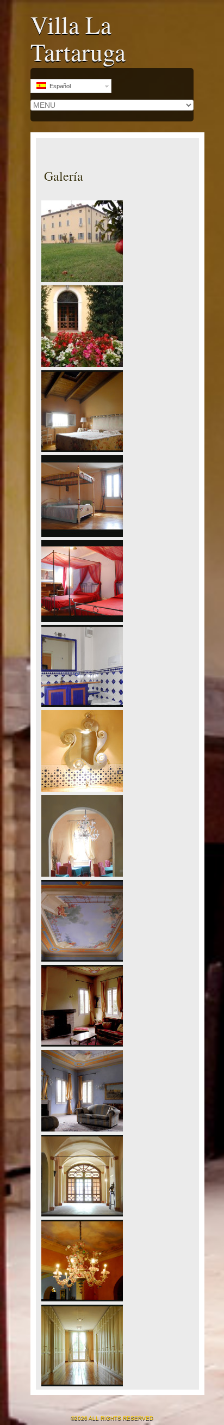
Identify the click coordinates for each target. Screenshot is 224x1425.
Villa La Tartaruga (78, 38)
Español (58, 86)
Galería (63, 176)
